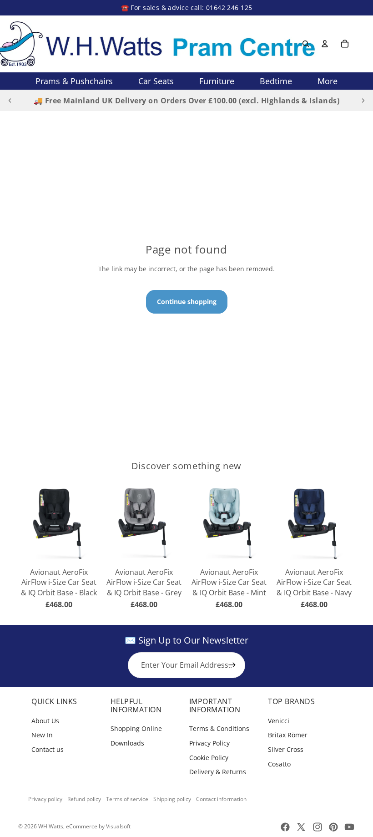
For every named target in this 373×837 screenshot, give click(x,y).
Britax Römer (287, 734)
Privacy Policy (209, 743)
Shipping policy (172, 799)
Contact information (221, 799)
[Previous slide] (10, 101)
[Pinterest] (333, 827)
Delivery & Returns (217, 771)
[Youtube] (349, 827)
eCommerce (81, 826)
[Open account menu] (325, 44)
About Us (45, 720)
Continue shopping (187, 301)
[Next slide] (363, 101)
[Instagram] (317, 827)
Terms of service (127, 799)
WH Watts (50, 826)
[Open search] (306, 44)
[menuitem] (327, 81)
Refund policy (84, 799)
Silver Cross (285, 749)
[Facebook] (285, 827)
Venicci (278, 720)
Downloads (127, 743)
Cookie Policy (208, 757)
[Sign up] (232, 665)
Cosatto (279, 764)
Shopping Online (136, 728)
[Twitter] (301, 827)
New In (42, 734)
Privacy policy (45, 799)
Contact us (47, 749)
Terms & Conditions (219, 728)
